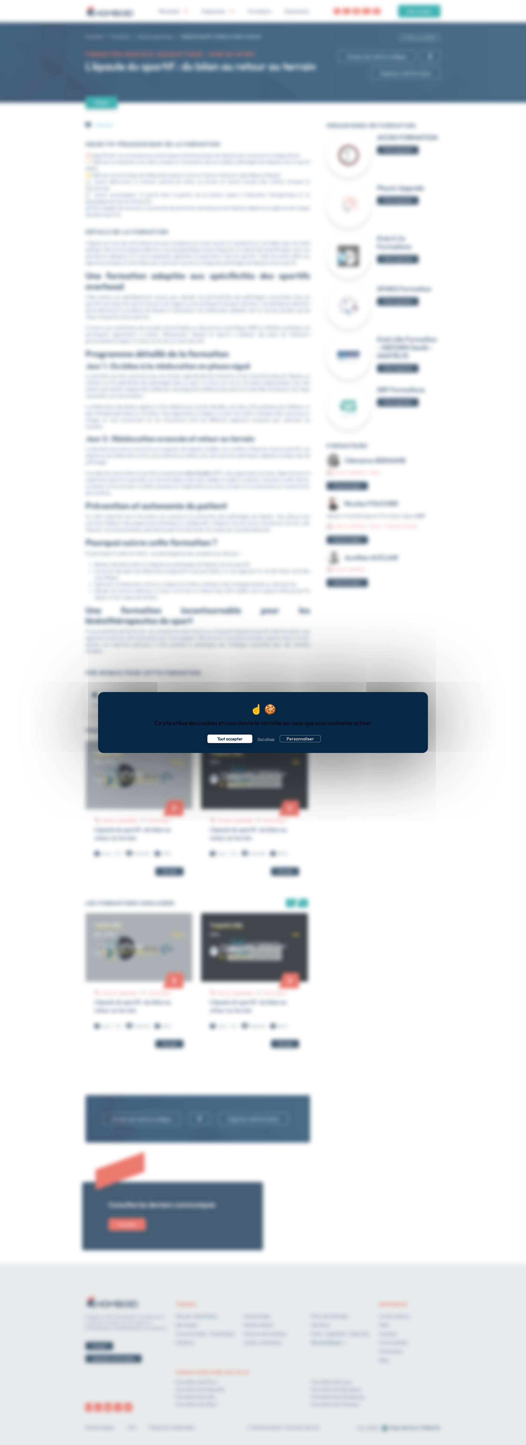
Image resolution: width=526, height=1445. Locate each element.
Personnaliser (300, 738)
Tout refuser (266, 739)
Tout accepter (229, 738)
